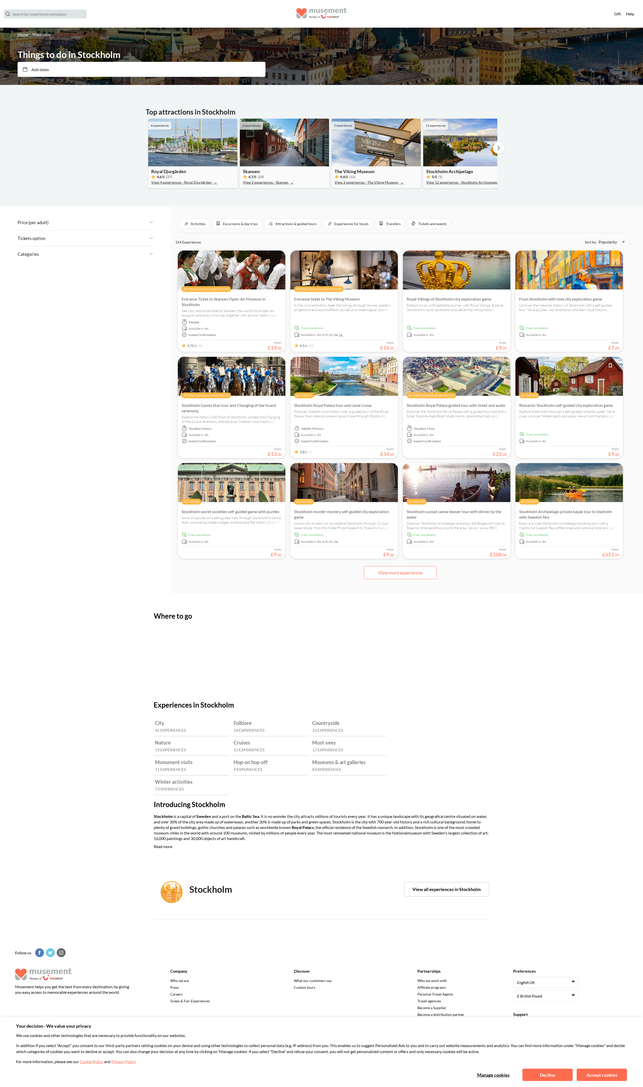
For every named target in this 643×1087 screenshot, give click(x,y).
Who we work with (432, 980)
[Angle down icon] (100, 222)
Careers (176, 994)
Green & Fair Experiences (190, 1001)
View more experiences (400, 572)
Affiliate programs (431, 987)
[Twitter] (50, 952)
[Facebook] (39, 952)
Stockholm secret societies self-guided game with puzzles (230, 511)
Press (174, 987)
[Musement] (321, 14)
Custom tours (304, 987)
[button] (194, 224)
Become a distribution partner (440, 1014)
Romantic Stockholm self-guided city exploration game (566, 405)
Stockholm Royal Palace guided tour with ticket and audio (456, 405)
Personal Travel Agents (435, 994)
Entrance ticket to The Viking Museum (327, 299)
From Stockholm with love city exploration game (560, 299)
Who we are (179, 980)
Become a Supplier (431, 1008)
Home (23, 34)
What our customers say (313, 980)
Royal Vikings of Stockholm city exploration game (449, 299)
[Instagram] (61, 952)
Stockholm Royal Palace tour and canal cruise (332, 405)
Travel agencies (429, 1001)
